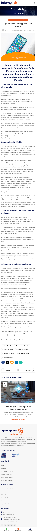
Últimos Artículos (21, 20)
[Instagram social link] (5, 525)
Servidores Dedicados (7, 480)
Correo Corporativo (6, 474)
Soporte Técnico (5, 504)
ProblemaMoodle (23, 353)
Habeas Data (4, 495)
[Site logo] (9, 3)
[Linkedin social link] (16, 362)
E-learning (21, 13)
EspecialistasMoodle (22, 345)
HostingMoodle (8, 349)
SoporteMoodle (8, 357)
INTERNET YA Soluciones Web (14, 30)
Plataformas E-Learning (7, 471)
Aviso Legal (4, 492)
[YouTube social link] (8, 525)
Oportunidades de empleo (8, 498)
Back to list (18, 370)
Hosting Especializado (7, 477)
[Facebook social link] (3, 362)
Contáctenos (4, 501)
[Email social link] (12, 362)
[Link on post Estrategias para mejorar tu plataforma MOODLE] (18, 392)
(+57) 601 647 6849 (8, 512)
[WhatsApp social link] (21, 362)
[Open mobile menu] (34, 3)
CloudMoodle (8, 345)
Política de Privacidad (7, 489)
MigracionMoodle (22, 349)
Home (14, 13)
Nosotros (3, 468)
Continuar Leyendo (18, 419)
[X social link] (7, 362)
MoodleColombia (9, 353)
